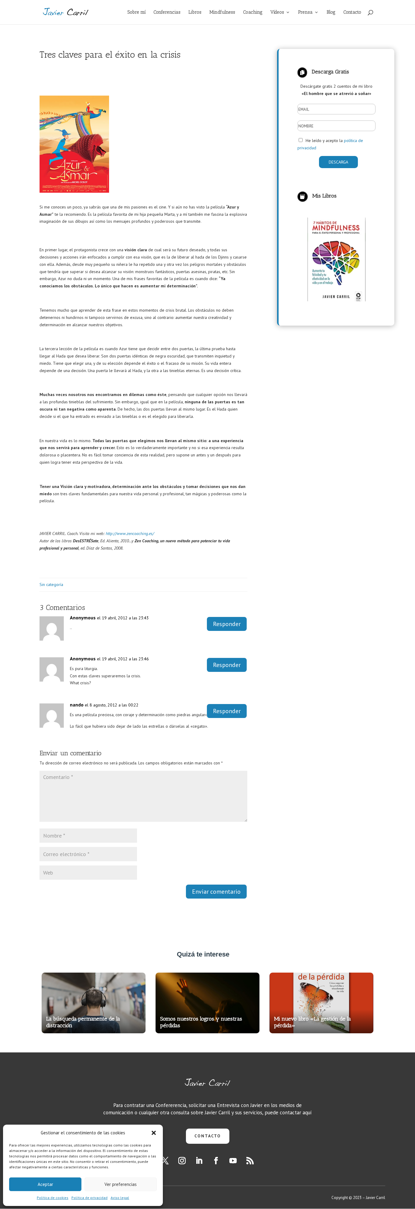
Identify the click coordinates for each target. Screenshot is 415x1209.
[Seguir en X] (165, 1160)
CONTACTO (207, 1136)
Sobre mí (137, 12)
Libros (194, 12)
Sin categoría (51, 584)
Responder (227, 624)
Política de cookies (52, 1197)
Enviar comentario (216, 892)
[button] (154, 1133)
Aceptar (45, 1184)
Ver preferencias (121, 1184)
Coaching (252, 12)
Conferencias (166, 12)
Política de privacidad (89, 1197)
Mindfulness (222, 12)
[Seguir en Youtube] (233, 1160)
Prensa (305, 12)
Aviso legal (120, 1197)
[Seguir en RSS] (250, 1160)
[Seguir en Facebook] (216, 1160)
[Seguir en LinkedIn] (199, 1160)
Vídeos (277, 12)
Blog (331, 12)
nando (77, 705)
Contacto (352, 12)
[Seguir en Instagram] (182, 1160)
